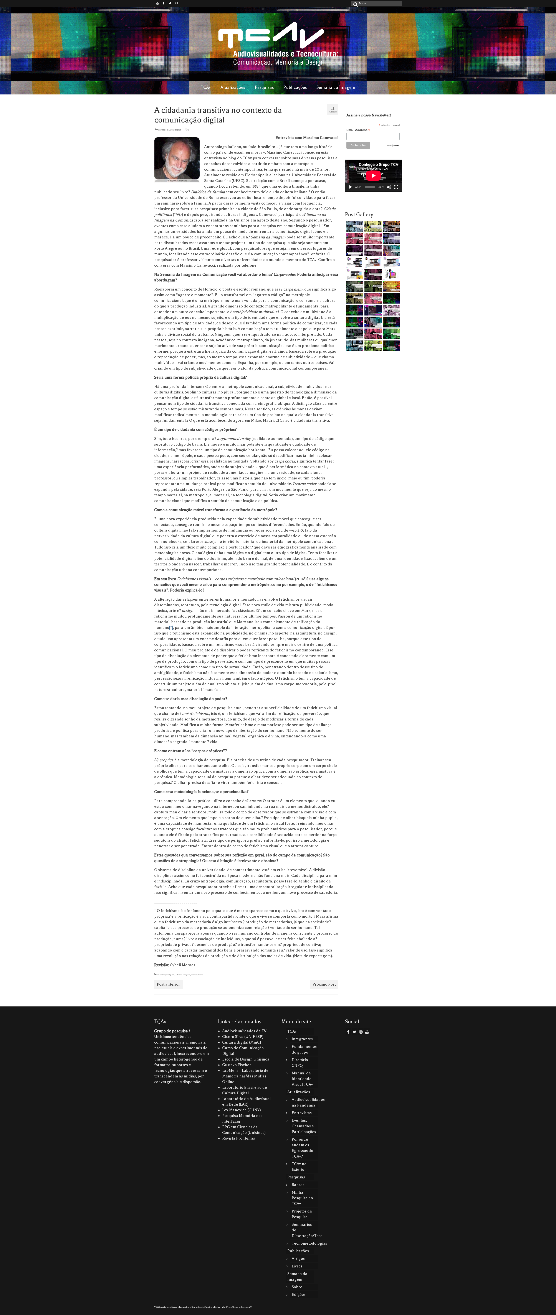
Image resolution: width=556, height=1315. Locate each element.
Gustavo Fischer (236, 1064)
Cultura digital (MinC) (241, 1042)
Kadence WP (246, 1307)
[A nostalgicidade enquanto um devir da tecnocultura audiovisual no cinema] (354, 286)
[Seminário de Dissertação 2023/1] (354, 345)
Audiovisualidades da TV (244, 1031)
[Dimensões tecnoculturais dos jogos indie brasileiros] (372, 250)
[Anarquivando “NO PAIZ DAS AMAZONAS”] (391, 310)
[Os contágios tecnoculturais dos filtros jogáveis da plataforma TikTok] (354, 238)
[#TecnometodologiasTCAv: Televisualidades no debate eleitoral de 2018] (391, 345)
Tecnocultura (197, 975)
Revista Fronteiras (238, 1138)
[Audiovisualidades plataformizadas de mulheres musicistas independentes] (372, 226)
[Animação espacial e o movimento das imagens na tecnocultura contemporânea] (391, 238)
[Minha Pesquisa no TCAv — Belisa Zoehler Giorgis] (372, 310)
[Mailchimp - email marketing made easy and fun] (393, 145)
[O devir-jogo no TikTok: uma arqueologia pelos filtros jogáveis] (372, 286)
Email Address (358, 130)
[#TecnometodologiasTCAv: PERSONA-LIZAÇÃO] (391, 322)
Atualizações (175, 130)
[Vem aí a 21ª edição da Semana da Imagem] (391, 274)
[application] (373, 176)
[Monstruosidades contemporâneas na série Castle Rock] (354, 226)
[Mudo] (389, 187)
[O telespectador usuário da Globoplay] (372, 238)
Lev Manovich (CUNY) (241, 1110)
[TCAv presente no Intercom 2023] (391, 286)
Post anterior (168, 984)
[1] (171, 627)
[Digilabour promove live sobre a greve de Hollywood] (391, 250)
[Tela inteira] (396, 187)
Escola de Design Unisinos (245, 1059)
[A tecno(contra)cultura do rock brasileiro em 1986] (354, 334)
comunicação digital (165, 975)
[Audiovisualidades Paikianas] (372, 334)
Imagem (186, 975)
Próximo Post (324, 984)
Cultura (178, 975)
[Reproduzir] (350, 187)
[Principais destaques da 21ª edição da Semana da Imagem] (354, 262)
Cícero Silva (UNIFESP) (242, 1036)
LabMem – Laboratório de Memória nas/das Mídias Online (245, 1076)
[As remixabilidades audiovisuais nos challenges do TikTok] (372, 345)
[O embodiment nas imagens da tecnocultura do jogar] (391, 226)
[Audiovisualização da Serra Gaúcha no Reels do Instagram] (391, 334)
